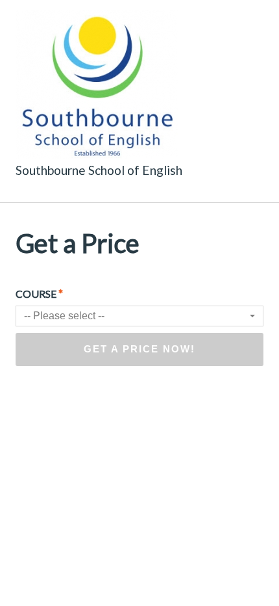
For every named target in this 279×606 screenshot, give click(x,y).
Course (39, 293)
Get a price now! (139, 348)
